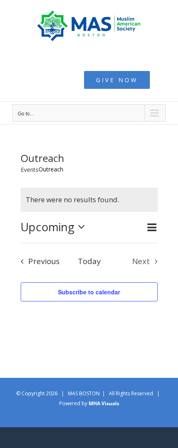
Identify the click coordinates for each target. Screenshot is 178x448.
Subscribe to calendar (89, 292)
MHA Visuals (104, 403)
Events (29, 170)
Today (89, 261)
